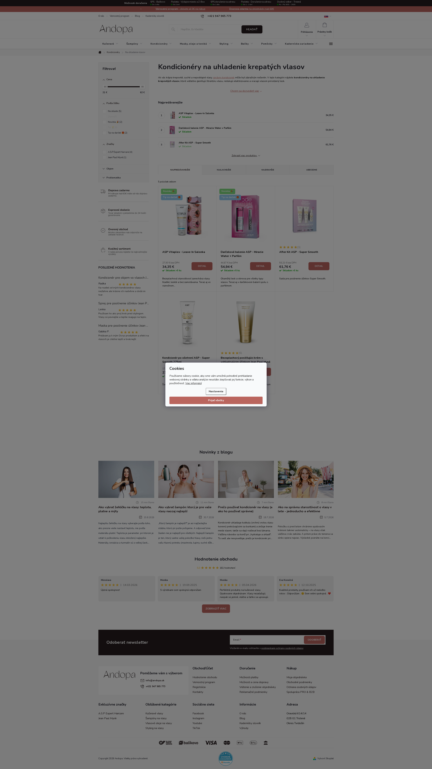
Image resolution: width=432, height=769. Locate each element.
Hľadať (252, 29)
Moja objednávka (297, 677)
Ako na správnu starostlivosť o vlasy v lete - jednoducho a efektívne (305, 509)
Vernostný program (119, 16)
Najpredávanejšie (180, 169)
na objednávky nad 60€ (251, 8)
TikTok (196, 728)
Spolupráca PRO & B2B (301, 692)
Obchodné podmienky (299, 682)
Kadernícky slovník (155, 16)
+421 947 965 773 (155, 686)
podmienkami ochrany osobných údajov (282, 648)
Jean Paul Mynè (107, 718)
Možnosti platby (248, 677)
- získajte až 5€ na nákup (180, 8)
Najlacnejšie (224, 169)
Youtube (197, 723)
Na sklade (114, 111)
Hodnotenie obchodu (216, 559)
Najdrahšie (267, 169)
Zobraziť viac (216, 609)
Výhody (243, 728)
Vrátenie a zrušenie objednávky (257, 687)
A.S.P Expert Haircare (120, 152)
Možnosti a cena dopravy (253, 682)
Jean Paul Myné (117, 157)
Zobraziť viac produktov (244, 155)
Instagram (198, 718)
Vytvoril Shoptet (325, 758)
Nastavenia (216, 391)
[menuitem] (110, 44)
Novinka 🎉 (115, 122)
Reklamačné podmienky (253, 692)
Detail (202, 266)
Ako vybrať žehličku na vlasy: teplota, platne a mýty (124, 509)
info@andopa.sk (155, 680)
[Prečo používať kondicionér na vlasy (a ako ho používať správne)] (246, 479)
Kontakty (198, 692)
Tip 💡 (112, 127)
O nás (101, 16)
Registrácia (199, 687)
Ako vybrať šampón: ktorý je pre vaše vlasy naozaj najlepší (184, 509)
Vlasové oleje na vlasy (158, 723)
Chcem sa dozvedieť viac (244, 91)
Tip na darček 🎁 (117, 132)
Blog (137, 16)
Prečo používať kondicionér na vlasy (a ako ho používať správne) (245, 509)
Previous (141, 9)
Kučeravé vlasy (154, 713)
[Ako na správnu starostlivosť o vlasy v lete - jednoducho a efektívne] (306, 479)
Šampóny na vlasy (156, 718)
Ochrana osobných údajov (301, 687)
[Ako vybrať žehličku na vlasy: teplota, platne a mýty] (126, 479)
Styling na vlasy (154, 728)
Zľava (112, 116)
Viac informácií (193, 383)
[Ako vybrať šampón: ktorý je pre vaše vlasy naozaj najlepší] (186, 479)
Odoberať (314, 639)
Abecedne (311, 169)
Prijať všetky (216, 400)
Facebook (198, 713)
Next (291, 9)
